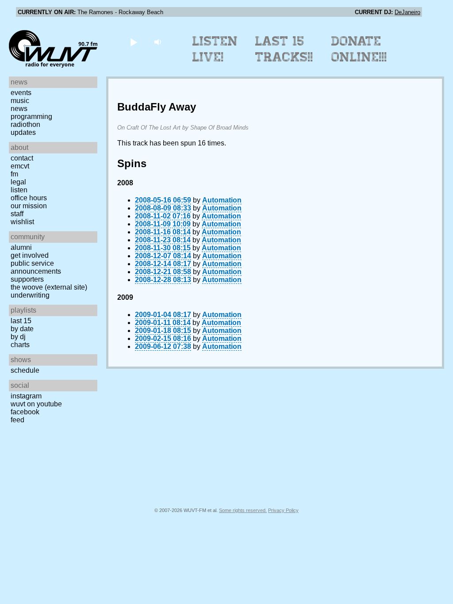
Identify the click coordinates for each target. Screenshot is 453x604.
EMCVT (20, 166)
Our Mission (29, 206)
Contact (22, 158)
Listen (19, 190)
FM (14, 174)
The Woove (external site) (49, 287)
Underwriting (30, 295)
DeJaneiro (407, 12)
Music (20, 100)
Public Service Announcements (36, 267)
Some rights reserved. (243, 510)
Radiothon (25, 124)
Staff (17, 214)
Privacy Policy (283, 510)
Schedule (25, 370)
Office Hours (29, 198)
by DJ (18, 336)
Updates (23, 132)
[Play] (133, 42)
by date (22, 329)
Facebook (25, 412)
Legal (18, 182)
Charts (20, 344)
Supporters (27, 279)
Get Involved (30, 255)
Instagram (26, 396)
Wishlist (22, 222)
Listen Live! (215, 49)
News (19, 108)
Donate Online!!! (359, 49)
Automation (222, 200)
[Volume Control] (159, 42)
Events (21, 92)
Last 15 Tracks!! (284, 49)
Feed (17, 420)
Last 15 (21, 321)
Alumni (21, 247)
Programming (31, 116)
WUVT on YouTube (36, 404)
